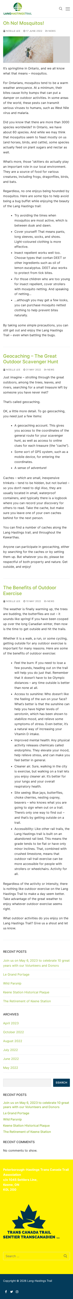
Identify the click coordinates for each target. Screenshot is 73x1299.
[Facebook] (6, 1291)
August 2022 (12, 1041)
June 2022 (11, 1059)
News (51, 31)
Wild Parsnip (12, 983)
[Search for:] (36, 1256)
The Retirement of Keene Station (27, 1001)
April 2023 (11, 1023)
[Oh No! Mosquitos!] (36, 49)
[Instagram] (17, 1291)
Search (61, 1082)
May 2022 (10, 1068)
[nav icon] (68, 9)
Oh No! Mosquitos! (23, 23)
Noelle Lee (13, 31)
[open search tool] (60, 8)
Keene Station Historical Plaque (26, 992)
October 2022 (13, 1032)
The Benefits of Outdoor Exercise (29, 590)
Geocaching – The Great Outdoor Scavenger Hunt (30, 358)
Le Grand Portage (16, 974)
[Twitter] (11, 1291)
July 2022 (10, 1050)
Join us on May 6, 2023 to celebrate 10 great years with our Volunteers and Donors (36, 963)
